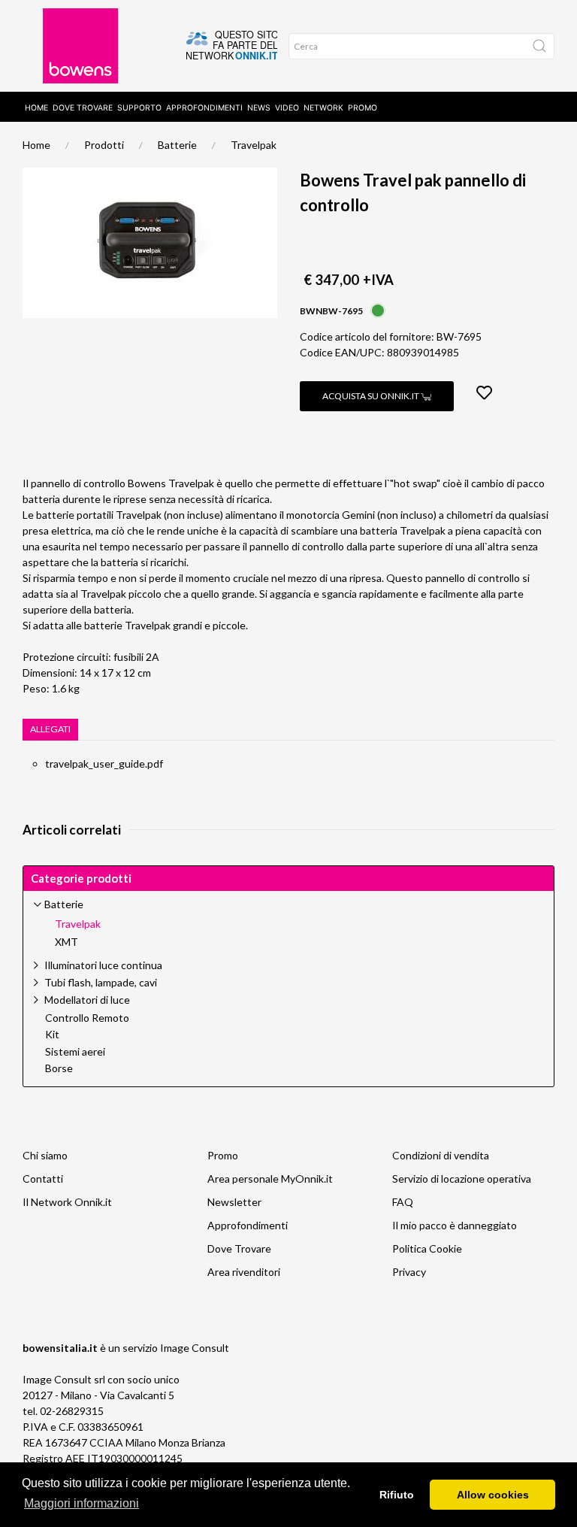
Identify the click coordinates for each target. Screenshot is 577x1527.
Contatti (43, 1178)
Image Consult (194, 1347)
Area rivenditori (243, 1271)
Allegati (50, 729)
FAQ (402, 1201)
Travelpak (253, 144)
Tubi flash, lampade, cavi (100, 982)
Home (36, 108)
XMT (66, 942)
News (258, 108)
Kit (52, 1035)
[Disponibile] (377, 309)
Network (323, 108)
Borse (59, 1068)
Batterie (177, 144)
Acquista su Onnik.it (371, 395)
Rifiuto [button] (396, 1495)
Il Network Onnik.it (67, 1201)
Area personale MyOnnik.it (270, 1178)
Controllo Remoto (87, 1018)
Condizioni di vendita (440, 1155)
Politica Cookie (427, 1248)
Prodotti (104, 144)
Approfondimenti (204, 108)
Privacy (409, 1271)
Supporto (139, 108)
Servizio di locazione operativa (461, 1178)
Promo (362, 108)
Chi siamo (45, 1155)
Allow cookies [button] (493, 1495)
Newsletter (234, 1201)
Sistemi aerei (75, 1052)
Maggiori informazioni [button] (81, 1503)
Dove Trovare (239, 1248)
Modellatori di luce (87, 999)
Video (287, 108)
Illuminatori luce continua (103, 965)
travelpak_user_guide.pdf (104, 763)
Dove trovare (83, 108)
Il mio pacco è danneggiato (454, 1225)
